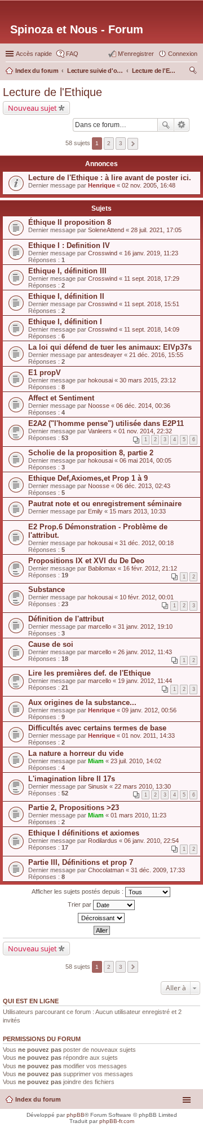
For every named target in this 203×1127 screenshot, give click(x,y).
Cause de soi (50, 644)
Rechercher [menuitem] (192, 71)
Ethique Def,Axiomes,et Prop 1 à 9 (88, 478)
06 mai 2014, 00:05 (145, 460)
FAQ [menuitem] (72, 53)
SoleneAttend (106, 230)
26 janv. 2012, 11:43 (145, 652)
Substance (46, 589)
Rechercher (165, 125)
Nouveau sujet (32, 108)
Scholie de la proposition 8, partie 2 (90, 453)
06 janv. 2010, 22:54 (151, 840)
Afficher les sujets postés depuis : (78, 890)
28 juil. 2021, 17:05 (156, 230)
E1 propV (44, 372)
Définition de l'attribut (66, 619)
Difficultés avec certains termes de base (97, 728)
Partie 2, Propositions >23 (73, 807)
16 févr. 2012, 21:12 (150, 568)
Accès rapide (34, 53)
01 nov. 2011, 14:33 (148, 735)
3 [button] (120, 143)
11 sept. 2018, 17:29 (151, 278)
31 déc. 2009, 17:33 (158, 870)
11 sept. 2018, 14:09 (151, 329)
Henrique (101, 185)
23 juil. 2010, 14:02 (136, 761)
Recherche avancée (181, 125)
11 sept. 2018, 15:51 (151, 304)
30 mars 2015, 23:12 (148, 380)
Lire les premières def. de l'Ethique (89, 673)
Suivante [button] (132, 144)
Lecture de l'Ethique (52, 92)
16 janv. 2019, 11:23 (151, 253)
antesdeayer (105, 354)
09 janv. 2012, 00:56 (149, 710)
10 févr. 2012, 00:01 (147, 597)
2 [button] (109, 143)
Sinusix (98, 786)
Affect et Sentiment (61, 398)
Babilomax (102, 568)
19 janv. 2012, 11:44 (145, 680)
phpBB (76, 1115)
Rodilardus (102, 840)
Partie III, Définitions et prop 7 (80, 862)
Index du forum (38, 1099)
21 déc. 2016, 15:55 (156, 354)
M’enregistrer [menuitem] (136, 53)
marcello (99, 626)
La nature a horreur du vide (75, 753)
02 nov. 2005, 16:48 (148, 185)
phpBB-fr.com (116, 1121)
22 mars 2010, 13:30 (142, 786)
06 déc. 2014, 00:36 (143, 405)
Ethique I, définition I (65, 321)
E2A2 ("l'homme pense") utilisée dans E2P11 (106, 423)
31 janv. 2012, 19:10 (145, 626)
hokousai (100, 380)
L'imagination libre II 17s (71, 778)
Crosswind (102, 253)
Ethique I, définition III (67, 271)
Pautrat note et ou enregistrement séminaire (105, 503)
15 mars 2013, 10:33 (137, 511)
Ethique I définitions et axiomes (83, 833)
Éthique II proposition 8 (69, 222)
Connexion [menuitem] (182, 53)
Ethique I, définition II (66, 296)
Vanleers (100, 431)
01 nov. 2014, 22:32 (145, 431)
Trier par (80, 903)
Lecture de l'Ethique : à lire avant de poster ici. (109, 177)
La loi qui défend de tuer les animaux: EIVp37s (110, 347)
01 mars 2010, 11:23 (138, 815)
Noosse (98, 405)
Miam (96, 761)
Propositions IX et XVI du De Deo (86, 560)
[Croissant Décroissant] (101, 918)
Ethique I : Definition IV (69, 245)
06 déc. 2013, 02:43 (143, 485)
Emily (95, 511)
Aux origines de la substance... (82, 702)
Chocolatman (106, 870)
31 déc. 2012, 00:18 (147, 542)
